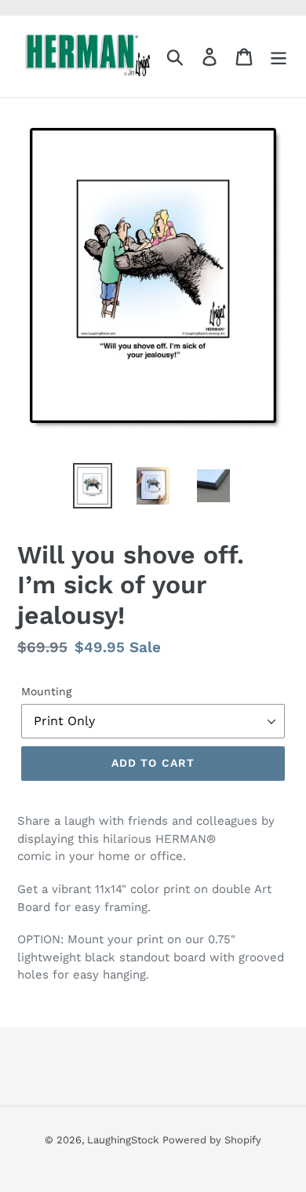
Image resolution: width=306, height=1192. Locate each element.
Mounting (46, 691)
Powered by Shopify (211, 1140)
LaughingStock (122, 1140)
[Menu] (278, 57)
